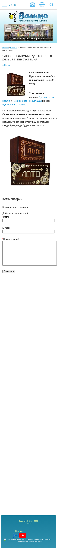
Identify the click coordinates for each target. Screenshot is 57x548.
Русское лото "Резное (14, 104)
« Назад (6, 65)
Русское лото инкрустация (27, 101)
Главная (5, 47)
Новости (13, 47)
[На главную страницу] (28, 16)
